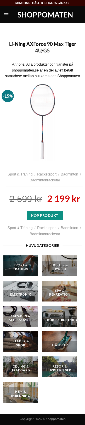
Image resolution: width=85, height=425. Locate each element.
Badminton (69, 174)
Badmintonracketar (45, 180)
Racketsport (46, 174)
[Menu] (6, 14)
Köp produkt (44, 215)
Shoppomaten (45, 14)
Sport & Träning (20, 174)
